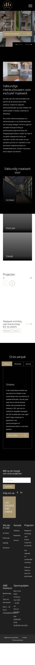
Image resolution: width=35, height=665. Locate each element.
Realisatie (17, 535)
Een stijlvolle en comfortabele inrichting (28, 556)
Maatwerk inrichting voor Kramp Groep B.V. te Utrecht (27, 538)
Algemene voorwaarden (11, 637)
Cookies (24, 637)
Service (16, 540)
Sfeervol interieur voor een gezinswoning (28, 571)
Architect (6, 533)
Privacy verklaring (17, 640)
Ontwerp (17, 530)
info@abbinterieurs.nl (10, 613)
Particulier (6, 538)
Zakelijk (5, 543)
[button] (19, 44)
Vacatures (6, 548)
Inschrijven (9, 486)
